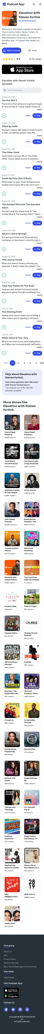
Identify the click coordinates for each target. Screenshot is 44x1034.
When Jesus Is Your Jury (15, 338)
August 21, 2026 (8, 149)
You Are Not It (9, 100)
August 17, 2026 (8, 175)
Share (34, 50)
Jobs (6, 955)
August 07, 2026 (8, 256)
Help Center (9, 977)
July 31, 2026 (7, 309)
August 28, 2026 (8, 97)
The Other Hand (10, 152)
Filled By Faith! (10, 126)
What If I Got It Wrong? (14, 233)
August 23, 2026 (8, 123)
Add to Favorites (13, 50)
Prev (6, 363)
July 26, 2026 (7, 335)
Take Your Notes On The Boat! (18, 286)
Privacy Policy (10, 959)
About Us (8, 951)
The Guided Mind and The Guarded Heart (21, 206)
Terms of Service (11, 963)
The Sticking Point (12, 312)
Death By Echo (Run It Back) (17, 178)
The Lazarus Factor (12, 260)
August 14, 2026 (8, 201)
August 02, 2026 (8, 282)
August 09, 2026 (8, 230)
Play (38, 116)
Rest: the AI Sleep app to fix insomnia (20, 966)
